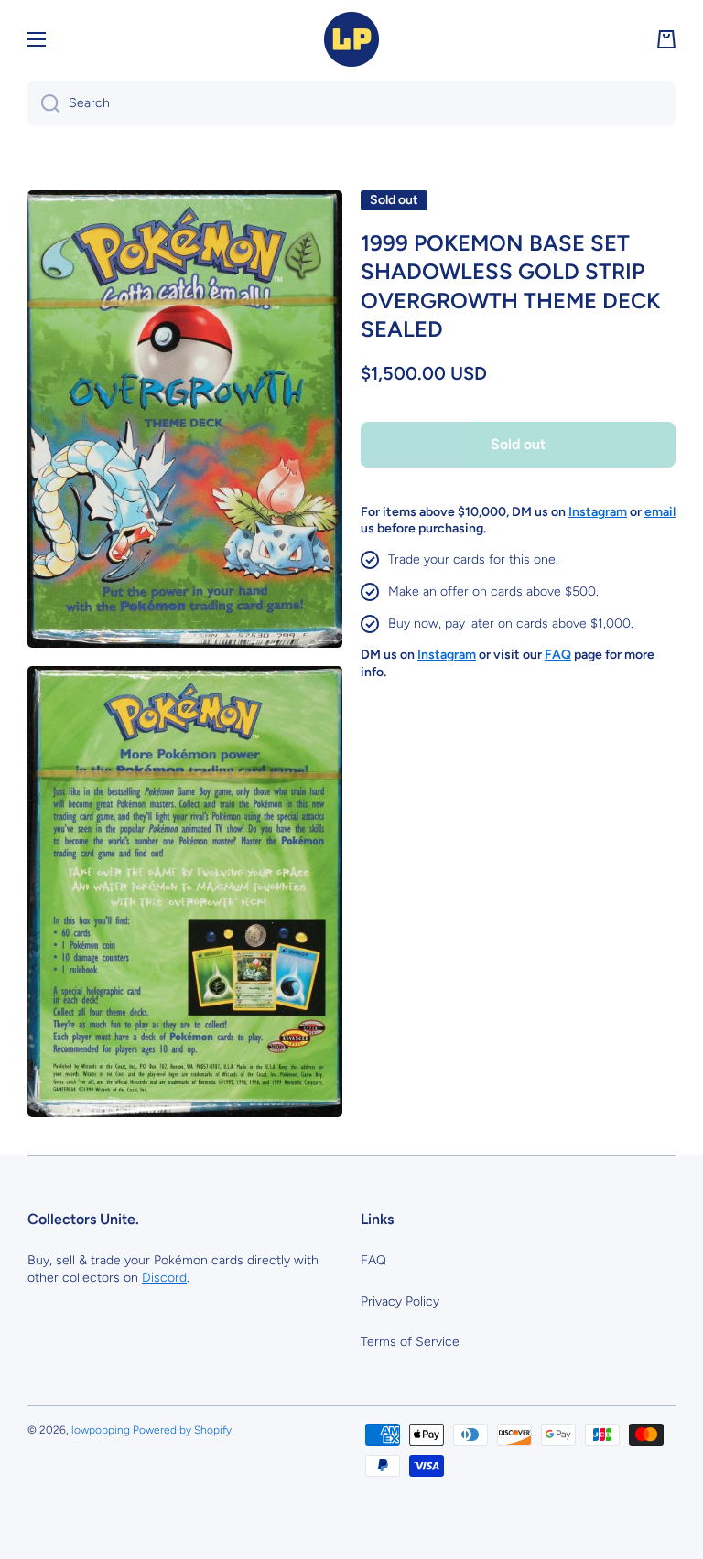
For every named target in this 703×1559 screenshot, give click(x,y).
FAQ (373, 1260)
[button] (666, 39)
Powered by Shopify (182, 1430)
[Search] (43, 103)
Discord (164, 1277)
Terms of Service (410, 1341)
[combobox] (351, 103)
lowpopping (100, 1430)
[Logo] (351, 39)
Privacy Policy (400, 1301)
